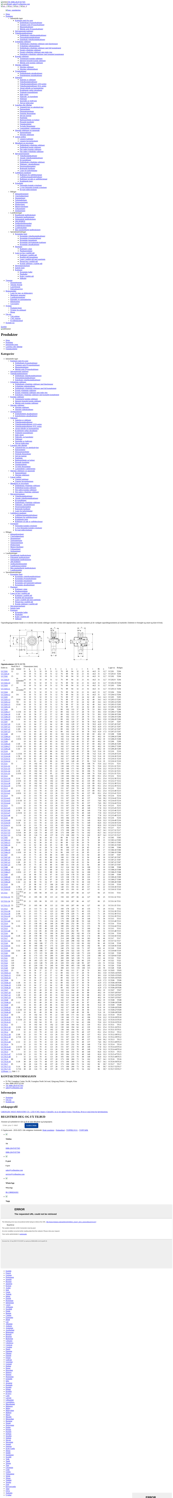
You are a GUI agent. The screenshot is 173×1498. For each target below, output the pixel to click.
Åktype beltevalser (27, 103)
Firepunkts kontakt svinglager (31, 185)
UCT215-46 (5, 810)
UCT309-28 (5, 882)
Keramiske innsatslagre (28, 240)
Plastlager (18, 247)
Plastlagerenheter (26, 251)
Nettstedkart (60, 1130)
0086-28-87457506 (13, 1152)
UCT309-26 (5, 877)
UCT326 (4, 965)
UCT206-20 (5, 719)
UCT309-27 (5, 880)
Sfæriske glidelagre (27, 135)
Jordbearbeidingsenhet (23, 223)
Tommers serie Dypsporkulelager (32, 25)
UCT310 (4, 884)
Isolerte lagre (20, 268)
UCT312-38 (5, 914)
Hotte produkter (48, 1130)
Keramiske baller (26, 272)
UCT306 (4, 847)
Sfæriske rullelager (22, 65)
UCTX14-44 (6, 1049)
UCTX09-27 (6, 1010)
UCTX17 (4, 1064)
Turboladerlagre (21, 200)
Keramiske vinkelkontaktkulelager (32, 236)
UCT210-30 (5, 756)
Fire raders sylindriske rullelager (32, 152)
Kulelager (18, 270)
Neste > (7, 1071)
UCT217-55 (5, 835)
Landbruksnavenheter (23, 225)
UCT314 (4, 924)
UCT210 (4, 751)
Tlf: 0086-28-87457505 (16, 2)
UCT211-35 (5, 773)
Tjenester (9, 280)
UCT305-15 (5, 843)
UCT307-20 (5, 857)
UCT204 (4, 692)
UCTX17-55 (6, 1069)
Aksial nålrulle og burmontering (31, 88)
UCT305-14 (5, 840)
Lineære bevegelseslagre (29, 141)
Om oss (8, 314)
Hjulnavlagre (20, 204)
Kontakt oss (10, 323)
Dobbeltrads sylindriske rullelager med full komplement (40, 48)
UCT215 (4, 806)
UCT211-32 (5, 766)
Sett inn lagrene (25, 116)
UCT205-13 (5, 700)
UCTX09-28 (6, 1012)
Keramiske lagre (21, 234)
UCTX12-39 (6, 1037)
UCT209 (4, 741)
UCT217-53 (5, 833)
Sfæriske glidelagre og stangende (27, 130)
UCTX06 (4, 980)
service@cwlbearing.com (15, 1174)
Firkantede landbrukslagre (24, 217)
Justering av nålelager (28, 80)
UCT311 (4, 893)
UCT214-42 (5, 798)
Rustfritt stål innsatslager (29, 257)
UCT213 (4, 788)
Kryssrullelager (25, 160)
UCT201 (4, 671)
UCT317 (4, 938)
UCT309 (4, 875)
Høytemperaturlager (22, 266)
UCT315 (4, 928)
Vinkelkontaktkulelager (23, 33)
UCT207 (4, 722)
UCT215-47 (5, 813)
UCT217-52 (5, 830)
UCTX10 (4, 1015)
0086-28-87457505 (13, 1148)
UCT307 (4, 855)
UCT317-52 (5, 941)
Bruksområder (11, 291)
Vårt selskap (15, 316)
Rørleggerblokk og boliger (29, 120)
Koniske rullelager (22, 56)
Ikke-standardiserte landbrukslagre (27, 230)
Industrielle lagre (12, 345)
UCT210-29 (5, 754)
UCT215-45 (5, 808)
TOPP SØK (83, 1130)
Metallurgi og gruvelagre (24, 143)
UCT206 (4, 709)
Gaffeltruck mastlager (23, 173)
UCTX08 (4, 1000)
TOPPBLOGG (72, 1130)
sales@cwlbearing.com (14, 1088)
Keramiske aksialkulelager (29, 245)
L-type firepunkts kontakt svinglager (33, 187)
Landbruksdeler (21, 228)
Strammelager (20, 198)
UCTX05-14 (6, 973)
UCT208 (4, 734)
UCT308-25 (5, 872)
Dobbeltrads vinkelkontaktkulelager (33, 35)
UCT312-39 (5, 916)
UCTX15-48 (6, 1057)
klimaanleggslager (21, 194)
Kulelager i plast (26, 249)
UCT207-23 (5, 732)
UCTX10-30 (6, 1017)
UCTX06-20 (6, 988)
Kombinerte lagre (26, 181)
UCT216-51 (5, 825)
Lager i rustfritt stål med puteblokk (32, 259)
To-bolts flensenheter (27, 126)
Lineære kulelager (26, 139)
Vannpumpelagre (21, 202)
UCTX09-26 (6, 1007)
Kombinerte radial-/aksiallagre (31, 90)
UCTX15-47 (6, 1054)
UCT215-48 (5, 815)
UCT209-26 (5, 744)
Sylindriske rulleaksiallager (30, 46)
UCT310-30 (5, 887)
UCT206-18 (5, 714)
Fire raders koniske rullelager (30, 149)
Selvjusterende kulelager (24, 31)
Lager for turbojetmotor (28, 171)
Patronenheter (25, 109)
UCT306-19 (5, 852)
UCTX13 (4, 1039)
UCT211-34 (5, 771)
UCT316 (4, 933)
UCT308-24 (5, 870)
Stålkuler (23, 278)
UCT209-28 (5, 749)
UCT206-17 (5, 712)
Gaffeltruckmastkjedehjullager (31, 177)
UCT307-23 (5, 865)
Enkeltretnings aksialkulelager (31, 75)
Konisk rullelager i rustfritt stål (31, 264)
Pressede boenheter (27, 122)
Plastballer (23, 274)
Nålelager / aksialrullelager (30, 164)
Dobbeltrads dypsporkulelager (31, 23)
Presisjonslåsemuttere (28, 166)
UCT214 (4, 796)
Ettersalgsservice (16, 289)
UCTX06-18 (6, 983)
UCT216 (4, 818)
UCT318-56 (5, 946)
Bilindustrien (15, 302)
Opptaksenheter (25, 124)
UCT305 (4, 838)
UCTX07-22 (6, 995)
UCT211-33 (5, 769)
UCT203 (4, 685)
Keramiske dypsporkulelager (30, 238)
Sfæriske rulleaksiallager (29, 69)
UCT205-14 (5, 702)
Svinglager (19, 183)
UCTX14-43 (6, 1047)
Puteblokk (23, 118)
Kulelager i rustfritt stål (28, 255)
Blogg (12, 312)
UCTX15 (4, 1052)
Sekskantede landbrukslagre (25, 219)
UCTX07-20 (6, 993)
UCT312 (4, 909)
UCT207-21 (5, 727)
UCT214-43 (5, 801)
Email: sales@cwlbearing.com (18, 4)
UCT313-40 (5, 921)
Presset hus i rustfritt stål (29, 261)
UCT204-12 (5, 695)
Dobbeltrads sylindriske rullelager (32, 145)
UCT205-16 (5, 707)
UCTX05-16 (6, 978)
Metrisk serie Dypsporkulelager (31, 29)
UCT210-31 (5, 759)
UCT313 (4, 919)
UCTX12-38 (6, 1034)
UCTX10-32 (6, 1022)
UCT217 (4, 828)
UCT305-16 (5, 845)
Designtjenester (16, 283)
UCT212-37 (5, 781)
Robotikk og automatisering (20, 299)
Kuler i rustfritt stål (27, 276)
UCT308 (4, 867)
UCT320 (4, 953)
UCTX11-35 (5, 1030)
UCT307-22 (5, 862)
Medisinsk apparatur (17, 295)
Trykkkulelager (20, 71)
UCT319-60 (5, 951)
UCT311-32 (5, 897)
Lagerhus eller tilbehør (23, 105)
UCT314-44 (5, 926)
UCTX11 (4, 1025)
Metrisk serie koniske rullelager (31, 63)
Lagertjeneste (15, 287)
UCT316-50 (5, 936)
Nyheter (9, 306)
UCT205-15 (5, 704)
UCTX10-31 (6, 1020)
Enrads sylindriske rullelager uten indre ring (36, 52)
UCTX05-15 (6, 975)
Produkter (9, 16)
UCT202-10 (5, 683)
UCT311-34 (5, 901)
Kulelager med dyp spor (24, 20)
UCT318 (4, 943)
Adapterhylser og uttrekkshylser (31, 107)
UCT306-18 (5, 850)
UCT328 (4, 968)
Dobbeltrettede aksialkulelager (31, 73)
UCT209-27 (5, 746)
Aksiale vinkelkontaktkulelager (31, 158)
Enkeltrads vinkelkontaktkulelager (32, 40)
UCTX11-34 (5, 1027)
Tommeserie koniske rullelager (31, 59)
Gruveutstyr (14, 304)
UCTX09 (4, 1005)
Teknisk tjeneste (16, 285)
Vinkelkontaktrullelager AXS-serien (33, 84)
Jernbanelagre (20, 211)
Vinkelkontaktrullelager (28, 82)
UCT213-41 (5, 793)
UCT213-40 (5, 791)
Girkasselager (20, 209)
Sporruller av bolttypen (28, 101)
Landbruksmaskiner (17, 297)
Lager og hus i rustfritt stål (24, 253)
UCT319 (4, 948)
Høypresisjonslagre (22, 154)
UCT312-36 (5, 911)
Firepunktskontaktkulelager (30, 37)
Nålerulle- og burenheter (29, 97)
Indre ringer (24, 94)
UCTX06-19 (6, 985)
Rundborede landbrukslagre (25, 215)
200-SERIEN (20, 221)
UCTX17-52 (6, 1067)
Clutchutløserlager (22, 196)
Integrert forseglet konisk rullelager (33, 61)
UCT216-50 (5, 823)
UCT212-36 (5, 778)
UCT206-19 (5, 717)
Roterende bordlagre (27, 168)
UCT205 (4, 697)
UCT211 (4, 764)
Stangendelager (25, 133)
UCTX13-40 (6, 1042)
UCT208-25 (5, 739)
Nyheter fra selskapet (18, 310)
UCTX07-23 (6, 998)
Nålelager (18, 78)
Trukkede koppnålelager (29, 92)
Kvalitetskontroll (16, 321)
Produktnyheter (16, 308)
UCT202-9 (5, 680)
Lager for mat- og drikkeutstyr (21, 293)
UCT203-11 (5, 689)
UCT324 (4, 963)
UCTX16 (4, 1059)
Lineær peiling (20, 137)
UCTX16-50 (6, 1062)
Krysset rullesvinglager (28, 190)
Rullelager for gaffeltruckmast (31, 175)
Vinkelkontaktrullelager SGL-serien (33, 86)
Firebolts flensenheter (28, 113)
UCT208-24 (5, 736)
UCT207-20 (5, 724)
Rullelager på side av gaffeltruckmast (33, 179)
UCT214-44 (5, 803)
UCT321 (4, 958)
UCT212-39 (5, 786)
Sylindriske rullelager (23, 42)
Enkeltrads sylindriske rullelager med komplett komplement (42, 54)
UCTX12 (4, 1032)
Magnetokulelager (26, 27)
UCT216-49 (5, 820)
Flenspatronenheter (27, 111)
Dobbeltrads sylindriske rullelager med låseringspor (39, 44)
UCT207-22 (5, 729)
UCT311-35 (5, 905)
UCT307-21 (5, 860)
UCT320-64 (5, 956)
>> (11, 1071)
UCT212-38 (5, 783)
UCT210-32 (5, 761)
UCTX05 (4, 970)
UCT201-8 (5, 674)
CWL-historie (15, 318)
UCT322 (4, 961)
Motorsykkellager (21, 206)
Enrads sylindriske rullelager (30, 50)
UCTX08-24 (6, 1002)
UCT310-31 (5, 889)
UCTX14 (4, 1044)
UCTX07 (4, 990)
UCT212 (4, 776)
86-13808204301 (12, 1192)
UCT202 (4, 676)
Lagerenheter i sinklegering (30, 128)
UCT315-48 (5, 931)
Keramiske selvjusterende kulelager (33, 242)
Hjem (8, 14)
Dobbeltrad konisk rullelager (30, 147)
